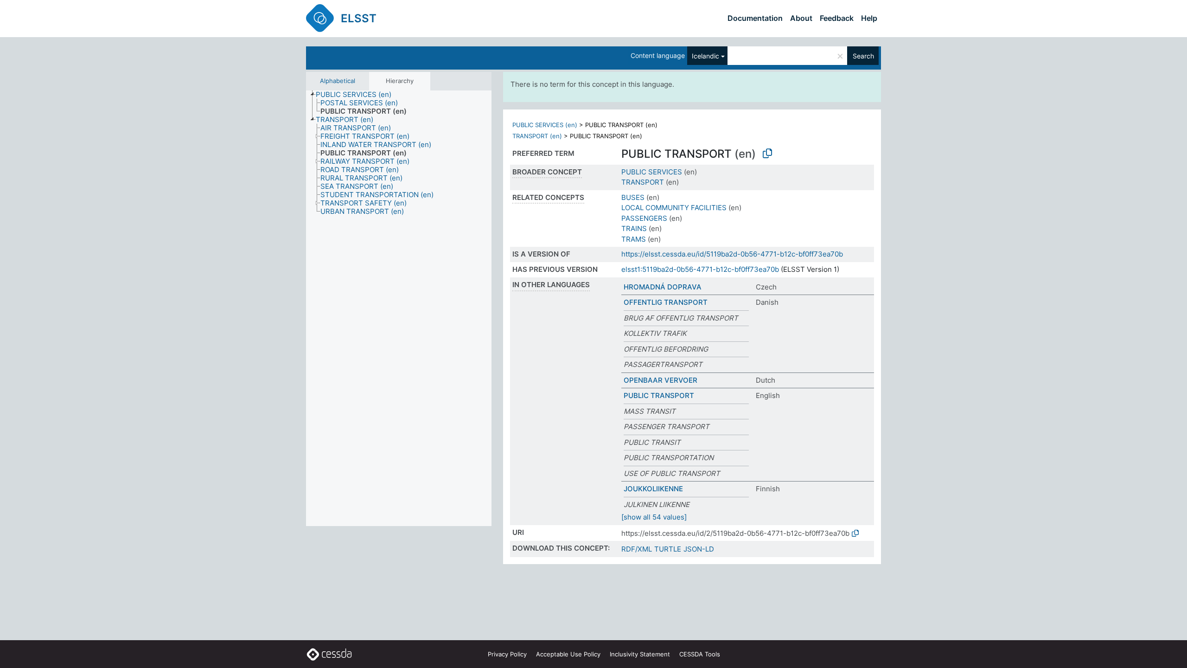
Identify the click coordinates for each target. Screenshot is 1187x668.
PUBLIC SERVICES (651, 171)
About (801, 18)
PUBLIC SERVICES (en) (544, 124)
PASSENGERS (644, 218)
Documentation (755, 18)
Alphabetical (337, 80)
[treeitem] (357, 94)
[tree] (398, 308)
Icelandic (705, 56)
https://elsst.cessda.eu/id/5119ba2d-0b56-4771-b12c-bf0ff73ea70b (732, 254)
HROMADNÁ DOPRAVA (663, 287)
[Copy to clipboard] (767, 154)
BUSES (633, 197)
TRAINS (634, 228)
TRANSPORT (642, 182)
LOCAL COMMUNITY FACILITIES (674, 207)
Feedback (837, 18)
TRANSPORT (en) (537, 136)
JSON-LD (698, 549)
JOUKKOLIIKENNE (653, 488)
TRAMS (633, 239)
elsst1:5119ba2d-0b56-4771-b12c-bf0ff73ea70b (700, 269)
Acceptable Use (568, 654)
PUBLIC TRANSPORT (659, 395)
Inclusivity (640, 654)
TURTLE (667, 549)
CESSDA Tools (699, 654)
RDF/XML (636, 549)
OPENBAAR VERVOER (660, 380)
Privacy (507, 654)
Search (863, 56)
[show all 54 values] (654, 517)
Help (869, 18)
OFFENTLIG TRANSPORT (666, 302)
